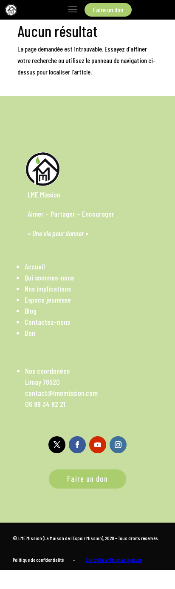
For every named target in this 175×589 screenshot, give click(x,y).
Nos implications (48, 288)
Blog (31, 310)
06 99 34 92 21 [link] (45, 404)
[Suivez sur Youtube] (97, 444)
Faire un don (87, 478)
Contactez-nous (47, 321)
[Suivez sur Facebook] (77, 444)
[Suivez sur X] (56, 444)
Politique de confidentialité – (44, 560)
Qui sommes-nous (49, 277)
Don (30, 332)
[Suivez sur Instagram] (118, 444)
